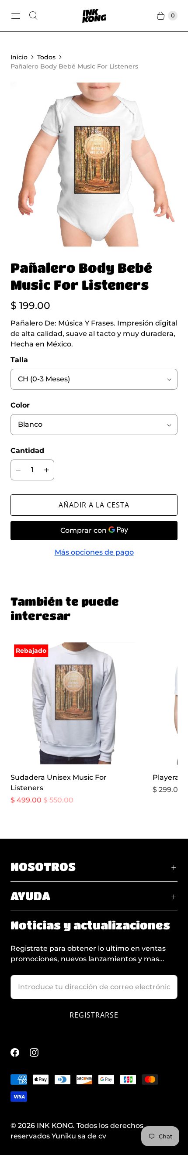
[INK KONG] (94, 15)
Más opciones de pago (94, 552)
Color (20, 405)
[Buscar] (33, 15)
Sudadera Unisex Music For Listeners (58, 782)
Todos (46, 57)
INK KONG (55, 1125)
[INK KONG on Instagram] (39, 1052)
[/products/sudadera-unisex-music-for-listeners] (72, 703)
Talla (19, 360)
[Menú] (15, 15)
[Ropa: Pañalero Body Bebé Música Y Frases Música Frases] (94, 165)
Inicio (19, 57)
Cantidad (27, 450)
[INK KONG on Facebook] (20, 1052)
